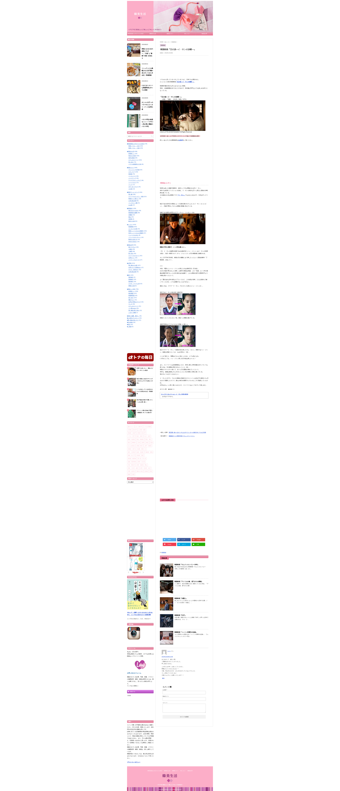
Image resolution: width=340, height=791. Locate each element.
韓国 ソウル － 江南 (133, 148)
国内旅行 (130, 281)
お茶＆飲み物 (132, 200)
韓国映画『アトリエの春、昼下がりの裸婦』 (189, 581)
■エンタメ (187, 33)
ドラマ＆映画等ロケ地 (134, 164)
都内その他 (139, 471)
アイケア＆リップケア (134, 180)
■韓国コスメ (170, 33)
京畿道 (130, 214)
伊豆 (151, 471)
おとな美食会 (131, 445)
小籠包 (130, 249)
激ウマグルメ (132, 247)
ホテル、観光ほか (133, 269)
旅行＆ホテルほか (133, 210)
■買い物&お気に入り (132, 320)
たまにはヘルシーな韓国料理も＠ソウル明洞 (147, 88)
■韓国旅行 (130, 208)
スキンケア (131, 172)
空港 (151, 442)
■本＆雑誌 (130, 322)
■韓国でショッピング (133, 192)
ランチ (130, 304)
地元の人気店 (132, 155)
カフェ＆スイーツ (133, 160)
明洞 (139, 433)
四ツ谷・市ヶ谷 (142, 458)
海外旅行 (130, 277)
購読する (132, 691)
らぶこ (169, 651)
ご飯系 (130, 251)
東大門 (135, 429)
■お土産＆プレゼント (133, 318)
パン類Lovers (132, 308)
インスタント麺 (132, 203)
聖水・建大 (148, 439)
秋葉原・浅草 (131, 449)
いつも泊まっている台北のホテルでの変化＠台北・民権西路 (145, 391)
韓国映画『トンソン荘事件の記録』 (186, 632)
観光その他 (131, 221)
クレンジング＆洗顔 (134, 169)
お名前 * (165, 690)
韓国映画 (164, 552)
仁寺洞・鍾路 (142, 429)
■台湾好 (129, 263)
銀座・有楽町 (140, 452)
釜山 (129, 217)
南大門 (144, 433)
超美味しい (131, 153)
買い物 (130, 194)
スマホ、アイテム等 (134, 283)
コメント (165, 702)
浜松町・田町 (140, 455)
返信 (163, 678)
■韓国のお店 (153, 33)
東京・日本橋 (131, 452)
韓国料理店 (131, 295)
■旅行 (128, 275)
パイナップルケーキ (134, 260)
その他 (130, 189)
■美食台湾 (204, 33)
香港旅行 (130, 279)
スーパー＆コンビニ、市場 (135, 196)
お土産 (130, 205)
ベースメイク (132, 176)
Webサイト (166, 696)
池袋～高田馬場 (132, 461)
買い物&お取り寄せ (133, 310)
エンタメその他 (132, 229)
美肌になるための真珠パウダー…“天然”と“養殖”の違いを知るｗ (147, 53)
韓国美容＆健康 (132, 212)
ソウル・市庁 (131, 436)
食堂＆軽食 (131, 158)
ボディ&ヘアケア (133, 186)
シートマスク (132, 182)
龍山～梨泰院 (140, 439)
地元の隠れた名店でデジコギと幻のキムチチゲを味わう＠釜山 (145, 381)
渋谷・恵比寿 (131, 465)
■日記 (128, 324)
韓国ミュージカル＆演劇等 (135, 231)
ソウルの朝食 (147, 426)
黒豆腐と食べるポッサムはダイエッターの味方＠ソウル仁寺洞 (187, 432)
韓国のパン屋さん (133, 198)
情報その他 (131, 285)
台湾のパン (131, 257)
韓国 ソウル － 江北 (133, 146)
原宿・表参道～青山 (142, 465)
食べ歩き (130, 162)
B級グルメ (131, 299)
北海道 (146, 471)
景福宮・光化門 (132, 433)
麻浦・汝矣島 (131, 439)
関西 (129, 474)
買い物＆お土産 (132, 265)
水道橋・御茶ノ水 (141, 449)
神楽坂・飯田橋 (132, 458)
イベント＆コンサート (134, 237)
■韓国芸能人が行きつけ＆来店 (135, 33)
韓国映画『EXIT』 (180, 615)
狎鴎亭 (134, 442)
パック (130, 184)
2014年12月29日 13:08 (167, 656)
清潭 (143, 442)
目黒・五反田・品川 (145, 468)
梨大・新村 (139, 436)
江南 (139, 442)
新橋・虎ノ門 (131, 455)
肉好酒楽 (130, 293)
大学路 (129, 429)
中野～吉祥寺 (131, 471)
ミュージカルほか (133, 235)
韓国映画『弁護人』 (181, 598)
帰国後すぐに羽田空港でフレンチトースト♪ (182, 436)
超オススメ (131, 426)
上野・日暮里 (147, 445)
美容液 (130, 174)
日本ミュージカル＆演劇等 (135, 233)
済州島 (130, 219)
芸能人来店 (139, 445)
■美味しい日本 (131, 289)
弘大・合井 (147, 436)
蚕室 (147, 442)
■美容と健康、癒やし (133, 316)
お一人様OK (139, 426)
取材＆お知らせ (132, 239)
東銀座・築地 (149, 452)
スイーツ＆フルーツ (134, 255)
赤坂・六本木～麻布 (133, 468)
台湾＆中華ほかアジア (134, 302)
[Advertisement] (184, 67)
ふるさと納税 (132, 312)
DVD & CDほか (132, 241)
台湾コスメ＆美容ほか (134, 267)
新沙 (129, 442)
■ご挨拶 (129, 326)
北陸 (133, 474)
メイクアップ (132, 178)
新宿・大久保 (141, 461)
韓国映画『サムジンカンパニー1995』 (187, 564)
